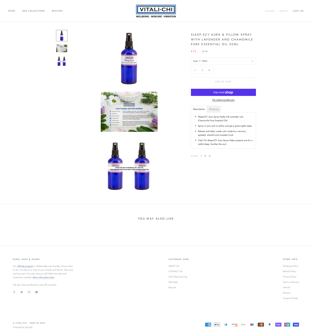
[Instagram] (29, 292)
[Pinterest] (210, 156)
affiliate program (25, 266)
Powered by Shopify (22, 327)
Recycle (172, 287)
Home (11, 10)
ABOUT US (174, 266)
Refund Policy (289, 271)
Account (270, 11)
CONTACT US (175, 271)
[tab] (199, 109)
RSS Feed (173, 282)
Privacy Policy (289, 276)
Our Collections (33, 10)
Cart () (298, 10)
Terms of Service (291, 282)
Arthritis (286, 287)
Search (284, 11)
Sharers (286, 292)
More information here (43, 277)
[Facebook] (201, 156)
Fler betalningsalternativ (223, 100)
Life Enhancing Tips (178, 276)
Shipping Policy (290, 266)
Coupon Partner (290, 298)
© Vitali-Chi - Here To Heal (29, 323)
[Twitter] (205, 156)
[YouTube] (36, 292)
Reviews (57, 10)
